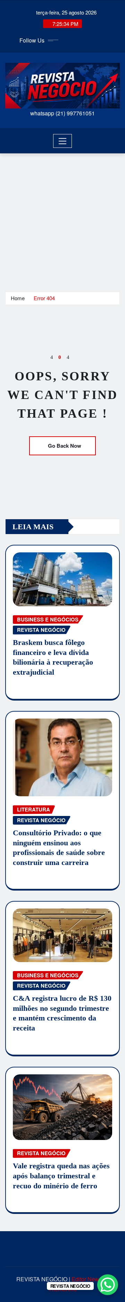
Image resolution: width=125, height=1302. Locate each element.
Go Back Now (64, 445)
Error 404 (44, 298)
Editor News (87, 1279)
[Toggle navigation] (62, 141)
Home (18, 298)
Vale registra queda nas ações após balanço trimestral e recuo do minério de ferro (61, 1175)
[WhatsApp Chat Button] (107, 1284)
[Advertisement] (62, 219)
